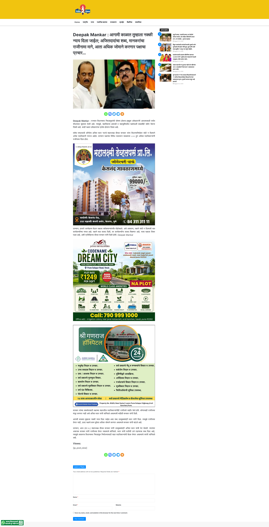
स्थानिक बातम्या (102, 22)
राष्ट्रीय (85, 22)
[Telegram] (118, 114)
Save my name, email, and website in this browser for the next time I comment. (101, 513)
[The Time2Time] (83, 9)
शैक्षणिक (129, 22)
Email (75, 505)
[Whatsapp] (106, 114)
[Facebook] (110, 114)
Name (75, 497)
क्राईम (121, 22)
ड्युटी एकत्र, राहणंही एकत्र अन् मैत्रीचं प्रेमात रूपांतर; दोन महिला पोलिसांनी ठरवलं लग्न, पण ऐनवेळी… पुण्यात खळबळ (183, 37)
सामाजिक (138, 22)
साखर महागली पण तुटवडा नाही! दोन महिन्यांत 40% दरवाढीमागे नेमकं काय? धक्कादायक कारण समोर (184, 67)
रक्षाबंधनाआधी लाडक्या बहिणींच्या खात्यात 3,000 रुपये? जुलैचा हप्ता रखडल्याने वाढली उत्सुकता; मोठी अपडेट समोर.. (184, 57)
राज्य (92, 22)
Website (118, 505)
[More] (122, 114)
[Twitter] (114, 114)
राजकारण (113, 22)
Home (77, 22)
